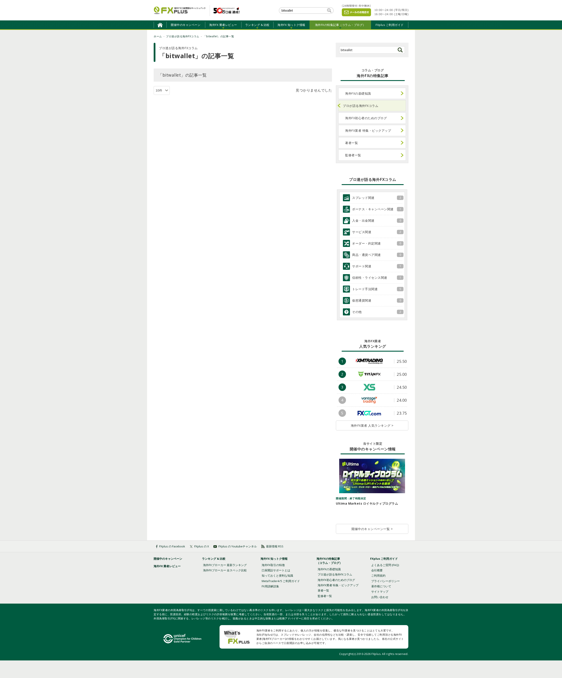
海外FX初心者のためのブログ (366, 118)
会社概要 (377, 570)
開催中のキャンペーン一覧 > (372, 529)
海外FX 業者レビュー (167, 566)
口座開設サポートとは (276, 570)
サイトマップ (379, 591)
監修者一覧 (353, 155)
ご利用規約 (378, 575)
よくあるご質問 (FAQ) (385, 565)
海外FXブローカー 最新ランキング (225, 565)
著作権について (381, 586)
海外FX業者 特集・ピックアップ (368, 130)
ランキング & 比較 (213, 559)
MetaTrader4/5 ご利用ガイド (281, 581)
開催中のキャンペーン (185, 25)
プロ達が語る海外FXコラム (335, 574)
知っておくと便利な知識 (277, 575)
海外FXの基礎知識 (358, 93)
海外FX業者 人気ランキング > (372, 425)
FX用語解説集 (270, 586)
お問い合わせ (379, 597)
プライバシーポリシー (385, 581)
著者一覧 (351, 143)
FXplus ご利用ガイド (390, 25)
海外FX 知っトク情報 (274, 559)
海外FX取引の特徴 (273, 565)
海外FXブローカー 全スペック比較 (225, 570)
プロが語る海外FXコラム (360, 106)
